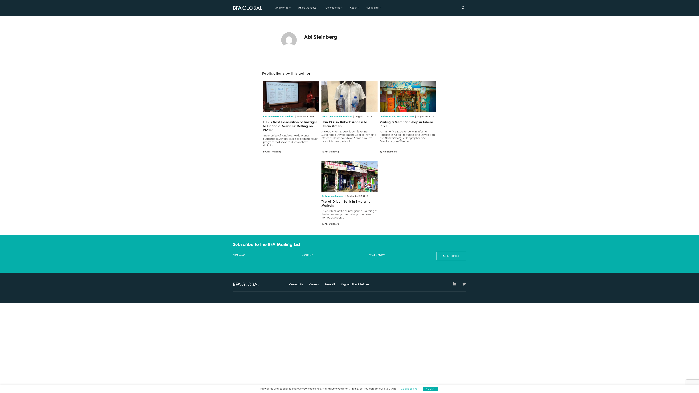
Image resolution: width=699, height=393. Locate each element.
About (353, 7)
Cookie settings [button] (409, 388)
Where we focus (307, 7)
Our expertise (332, 7)
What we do (282, 7)
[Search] (463, 7)
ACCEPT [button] (430, 389)
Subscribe (451, 256)
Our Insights (372, 7)
